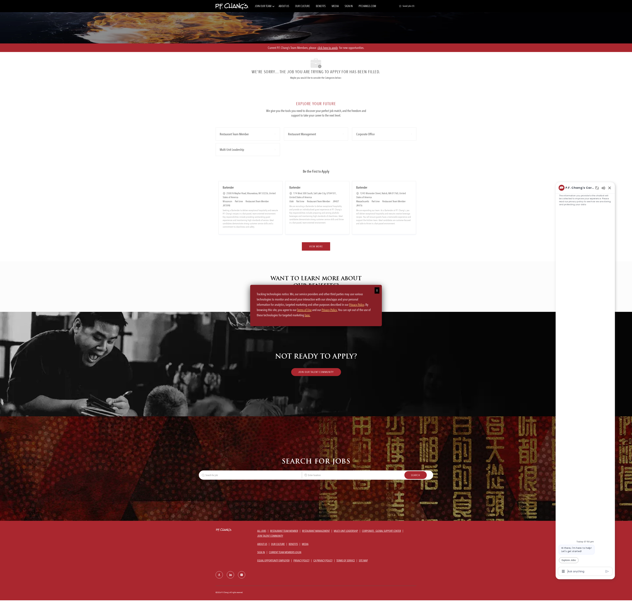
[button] (316, 246)
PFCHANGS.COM (367, 6)
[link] (316, 372)
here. (307, 315)
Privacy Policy (356, 305)
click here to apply (327, 48)
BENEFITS (321, 6)
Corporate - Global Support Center (381, 531)
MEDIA (335, 6)
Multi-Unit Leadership (346, 531)
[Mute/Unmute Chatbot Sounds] (603, 187)
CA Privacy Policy (322, 560)
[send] (607, 571)
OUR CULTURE (302, 6)
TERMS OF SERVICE (345, 560)
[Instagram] (241, 574)
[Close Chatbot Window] (609, 187)
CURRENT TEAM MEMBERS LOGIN (285, 552)
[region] (585, 379)
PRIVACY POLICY (301, 560)
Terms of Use (304, 310)
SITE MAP (363, 560)
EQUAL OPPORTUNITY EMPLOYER (273, 560)
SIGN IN (349, 6)
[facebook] (219, 574)
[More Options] (563, 571)
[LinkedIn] (230, 574)
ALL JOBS (261, 531)
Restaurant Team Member (284, 531)
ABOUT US (284, 6)
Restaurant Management (316, 531)
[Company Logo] (232, 6)
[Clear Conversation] (597, 188)
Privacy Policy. (329, 310)
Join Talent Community (270, 535)
